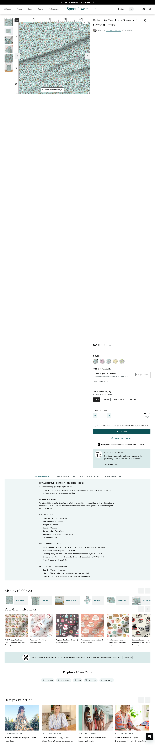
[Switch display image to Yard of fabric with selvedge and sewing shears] (9, 31)
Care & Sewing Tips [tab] (65, 476)
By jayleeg (8, 645)
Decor (30, 9)
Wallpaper (7, 9)
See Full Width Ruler (52, 89)
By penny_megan (86, 642)
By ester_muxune (112, 645)
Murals (19, 9)
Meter (106, 399)
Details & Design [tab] (42, 476)
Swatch (133, 399)
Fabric (40, 9)
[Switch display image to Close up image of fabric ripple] (9, 58)
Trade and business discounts (77, 2)
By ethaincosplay (35, 642)
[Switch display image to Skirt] (9, 49)
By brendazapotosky (62, 642)
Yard (97, 399)
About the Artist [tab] (113, 476)
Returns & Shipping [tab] (89, 476)
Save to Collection (121, 438)
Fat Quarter (119, 399)
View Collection (111, 464)
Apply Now (127, 657)
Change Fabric (142, 375)
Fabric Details (100, 381)
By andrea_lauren (137, 645)
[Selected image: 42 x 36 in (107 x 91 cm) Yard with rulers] (9, 22)
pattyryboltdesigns (113, 30)
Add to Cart (122, 431)
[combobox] (122, 9)
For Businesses (54, 9)
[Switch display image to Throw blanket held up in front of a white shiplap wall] (9, 67)
